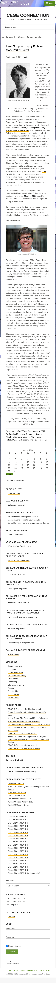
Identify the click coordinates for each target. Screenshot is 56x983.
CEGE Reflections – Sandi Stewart (22, 733)
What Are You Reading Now (20, 546)
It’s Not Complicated (16, 628)
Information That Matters (18, 603)
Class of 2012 (39, 431)
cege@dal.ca (16, 904)
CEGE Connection (28, 15)
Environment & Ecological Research (23, 517)
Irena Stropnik (30, 210)
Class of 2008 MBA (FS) (18, 845)
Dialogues (13, 970)
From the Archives (15, 534)
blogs (25, 3)
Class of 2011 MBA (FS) (18, 854)
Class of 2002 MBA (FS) (18, 826)
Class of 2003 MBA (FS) (18, 829)
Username (10, 928)
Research (12, 688)
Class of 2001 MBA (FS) (18, 823)
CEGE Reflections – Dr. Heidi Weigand (24, 709)
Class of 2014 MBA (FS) (18, 861)
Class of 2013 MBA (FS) (18, 857)
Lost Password (12, 963)
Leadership (12, 682)
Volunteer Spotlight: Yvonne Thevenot (24, 721)
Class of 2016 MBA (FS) (18, 867)
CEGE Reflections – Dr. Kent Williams (24, 748)
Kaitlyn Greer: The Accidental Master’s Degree (28, 718)
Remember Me (14, 946)
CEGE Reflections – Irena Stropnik (22, 745)
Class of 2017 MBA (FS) (18, 870)
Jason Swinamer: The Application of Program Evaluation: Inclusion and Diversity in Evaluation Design (28, 739)
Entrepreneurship (15, 672)
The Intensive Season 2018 (19, 799)
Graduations (13, 678)
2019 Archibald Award (17, 792)
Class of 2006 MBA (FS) (18, 838)
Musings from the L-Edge (18, 560)
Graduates (30, 434)
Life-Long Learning (16, 685)
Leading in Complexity (17, 589)
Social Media (13, 694)
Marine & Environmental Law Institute (24, 520)
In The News (13, 654)
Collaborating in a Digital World (21, 643)
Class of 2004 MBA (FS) (18, 832)
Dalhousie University (9, 3)
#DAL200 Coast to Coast (18, 805)
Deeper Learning (15, 666)
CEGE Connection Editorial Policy (22, 771)
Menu (51, 3)
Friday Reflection (29, 970)
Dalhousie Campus (16, 783)
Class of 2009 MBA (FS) (18, 848)
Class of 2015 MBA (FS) (18, 864)
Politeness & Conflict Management (22, 617)
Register (9, 961)
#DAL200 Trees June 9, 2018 (20, 802)
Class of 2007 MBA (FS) (18, 842)
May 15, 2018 (30, 196)
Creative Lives (14, 493)
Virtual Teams (13, 697)
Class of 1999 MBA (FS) (18, 816)
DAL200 (11, 916)
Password (10, 937)
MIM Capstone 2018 (16, 795)
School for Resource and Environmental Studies (28, 523)
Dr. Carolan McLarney (15, 434)
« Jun (8, 474)
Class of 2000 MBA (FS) (18, 820)
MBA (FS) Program (20, 440)
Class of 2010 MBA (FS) (18, 851)
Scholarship (13, 691)
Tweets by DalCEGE (14, 760)
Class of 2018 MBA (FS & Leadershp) (24, 873)
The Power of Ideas (38, 440)
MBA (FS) (20, 431)
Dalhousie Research (16, 505)
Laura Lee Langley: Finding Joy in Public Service (29, 724)
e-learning (12, 669)
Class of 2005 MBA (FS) (18, 835)
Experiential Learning (17, 675)
